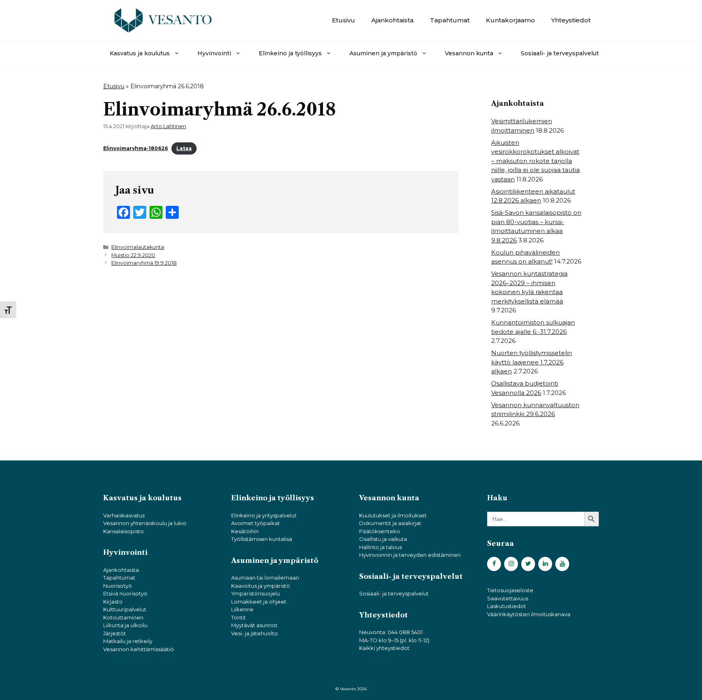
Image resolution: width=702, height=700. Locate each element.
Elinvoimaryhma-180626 (135, 148)
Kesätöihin (245, 531)
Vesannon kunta (469, 53)
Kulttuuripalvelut (124, 609)
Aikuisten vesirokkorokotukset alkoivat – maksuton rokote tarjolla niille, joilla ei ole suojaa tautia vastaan (535, 161)
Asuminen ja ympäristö (383, 53)
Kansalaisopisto (123, 531)
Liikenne (242, 609)
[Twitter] (528, 564)
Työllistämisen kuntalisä (261, 539)
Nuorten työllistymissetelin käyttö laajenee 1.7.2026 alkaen (531, 362)
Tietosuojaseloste (510, 590)
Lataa (184, 148)
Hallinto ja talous (380, 547)
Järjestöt (114, 633)
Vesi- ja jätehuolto (254, 633)
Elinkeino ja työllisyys (290, 53)
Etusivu (343, 20)
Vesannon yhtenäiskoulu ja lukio (144, 523)
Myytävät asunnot (254, 625)
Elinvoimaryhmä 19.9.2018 (144, 263)
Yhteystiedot (571, 20)
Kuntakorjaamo (510, 20)
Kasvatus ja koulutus (140, 53)
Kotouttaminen (123, 617)
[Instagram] (511, 564)
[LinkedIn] (545, 564)
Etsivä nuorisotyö (125, 593)
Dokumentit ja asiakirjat (390, 523)
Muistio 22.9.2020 (133, 255)
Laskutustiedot (506, 606)
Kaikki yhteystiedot (384, 648)
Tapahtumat (450, 20)
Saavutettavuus (507, 598)
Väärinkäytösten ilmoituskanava (528, 614)
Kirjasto (113, 601)
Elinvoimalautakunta (137, 247)
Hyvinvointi (214, 53)
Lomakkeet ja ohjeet (258, 601)
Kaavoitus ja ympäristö (260, 585)
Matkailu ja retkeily (127, 641)
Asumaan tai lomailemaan (265, 577)
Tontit (238, 617)
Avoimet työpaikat (255, 523)
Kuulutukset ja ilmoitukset (393, 515)
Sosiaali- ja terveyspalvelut (560, 53)
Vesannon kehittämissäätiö (138, 649)
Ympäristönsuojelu (255, 593)
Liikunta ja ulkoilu (125, 625)
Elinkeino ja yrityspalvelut (264, 515)
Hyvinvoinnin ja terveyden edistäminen (410, 555)
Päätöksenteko (379, 531)
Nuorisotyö (117, 585)
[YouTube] (562, 564)
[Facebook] (494, 564)
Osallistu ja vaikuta (383, 539)
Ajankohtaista (392, 20)
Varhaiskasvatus (124, 515)
